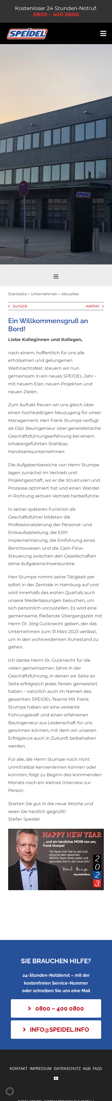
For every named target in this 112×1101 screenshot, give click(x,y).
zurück (20, 306)
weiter (92, 306)
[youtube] (56, 1078)
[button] (10, 1091)
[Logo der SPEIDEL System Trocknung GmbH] (27, 30)
